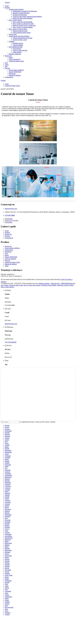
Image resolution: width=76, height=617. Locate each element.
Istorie (11, 57)
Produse (7, 7)
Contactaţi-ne (9, 77)
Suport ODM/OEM (15, 72)
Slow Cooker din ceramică (32, 285)
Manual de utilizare (15, 75)
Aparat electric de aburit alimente (19, 36)
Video (7, 64)
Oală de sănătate (18, 45)
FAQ (6, 63)
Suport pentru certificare (16, 70)
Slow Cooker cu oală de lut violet (23, 23)
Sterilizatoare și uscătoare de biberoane (25, 11)
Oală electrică (17, 48)
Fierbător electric (18, 43)
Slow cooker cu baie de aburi (18, 29)
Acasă (7, 6)
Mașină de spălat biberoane (21, 13)
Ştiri (6, 66)
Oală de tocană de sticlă (20, 31)
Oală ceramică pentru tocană (21, 32)
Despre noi (8, 56)
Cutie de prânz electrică (20, 50)
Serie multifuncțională (15, 47)
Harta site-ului (55, 283)
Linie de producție (14, 59)
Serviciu (7, 68)
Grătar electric (17, 52)
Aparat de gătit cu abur (20, 40)
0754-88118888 (10, 215)
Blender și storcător (15, 54)
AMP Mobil (64, 283)
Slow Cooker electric (15, 20)
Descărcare (12, 73)
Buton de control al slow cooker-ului (24, 25)
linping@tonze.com (11, 208)
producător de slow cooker (65, 285)
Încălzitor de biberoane (20, 15)
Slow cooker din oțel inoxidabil (22, 22)
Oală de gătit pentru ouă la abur (22, 38)
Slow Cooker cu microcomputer (23, 27)
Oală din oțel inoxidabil (48, 285)
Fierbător (11, 41)
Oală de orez (13, 34)
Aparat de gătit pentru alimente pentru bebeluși (27, 16)
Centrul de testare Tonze (16, 61)
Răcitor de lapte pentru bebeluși (22, 18)
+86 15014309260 (10, 342)
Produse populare (44, 283)
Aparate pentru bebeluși (16, 9)
